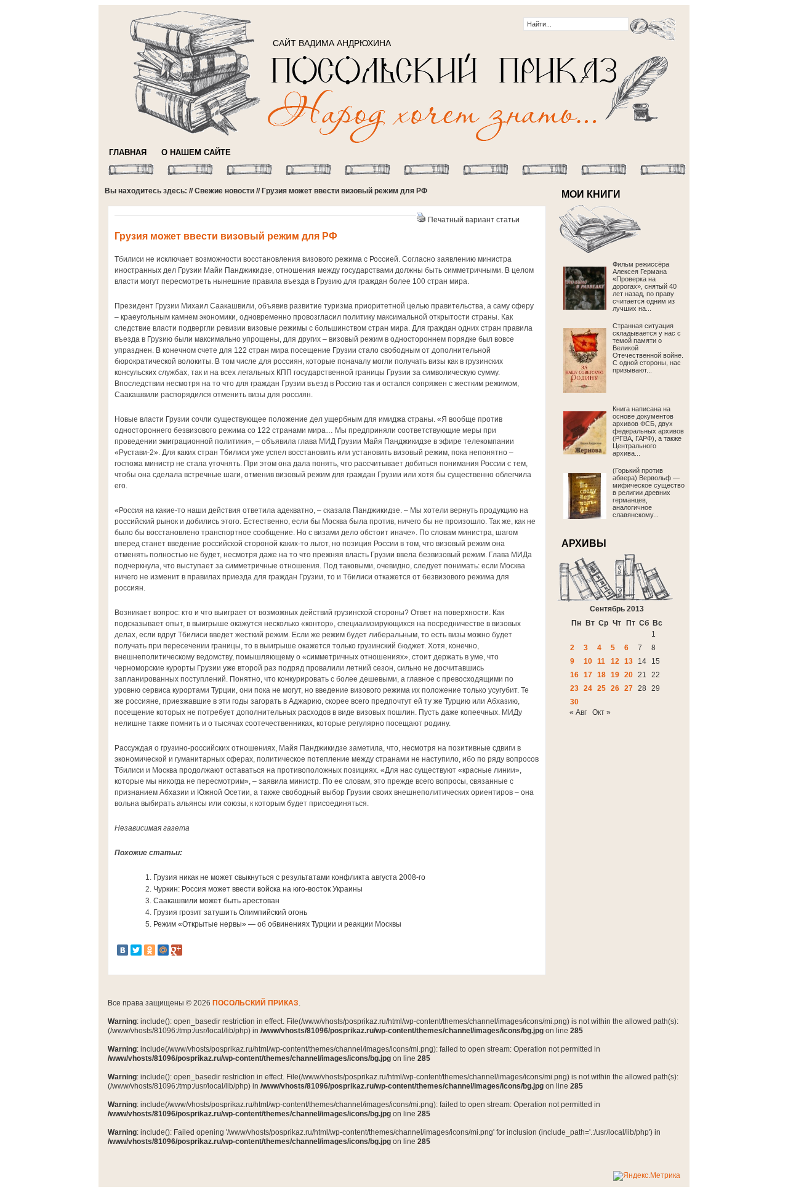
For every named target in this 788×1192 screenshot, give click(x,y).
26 (615, 688)
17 (588, 674)
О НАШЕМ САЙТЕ (196, 152)
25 (601, 688)
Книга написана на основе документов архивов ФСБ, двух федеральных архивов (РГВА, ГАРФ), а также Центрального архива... (648, 431)
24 (588, 688)
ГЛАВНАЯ (128, 152)
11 (601, 661)
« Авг (578, 712)
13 (628, 661)
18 (601, 674)
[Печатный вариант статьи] (421, 219)
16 (574, 674)
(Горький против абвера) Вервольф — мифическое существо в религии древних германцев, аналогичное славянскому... (649, 492)
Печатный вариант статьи (474, 219)
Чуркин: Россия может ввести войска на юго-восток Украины (258, 889)
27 (628, 688)
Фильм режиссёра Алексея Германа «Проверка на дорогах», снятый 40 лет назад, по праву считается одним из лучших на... (645, 286)
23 (574, 688)
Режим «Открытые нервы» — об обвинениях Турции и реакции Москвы (277, 924)
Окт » (601, 712)
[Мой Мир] (163, 950)
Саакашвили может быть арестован (216, 900)
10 (588, 661)
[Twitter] (136, 950)
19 (615, 674)
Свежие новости (224, 191)
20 (628, 674)
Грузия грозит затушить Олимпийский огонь (230, 912)
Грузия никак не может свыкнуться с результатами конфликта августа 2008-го (289, 877)
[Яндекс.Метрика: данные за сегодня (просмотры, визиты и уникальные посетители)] (646, 1176)
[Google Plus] (176, 950)
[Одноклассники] (149, 950)
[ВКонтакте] (122, 950)
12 (615, 661)
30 (574, 702)
